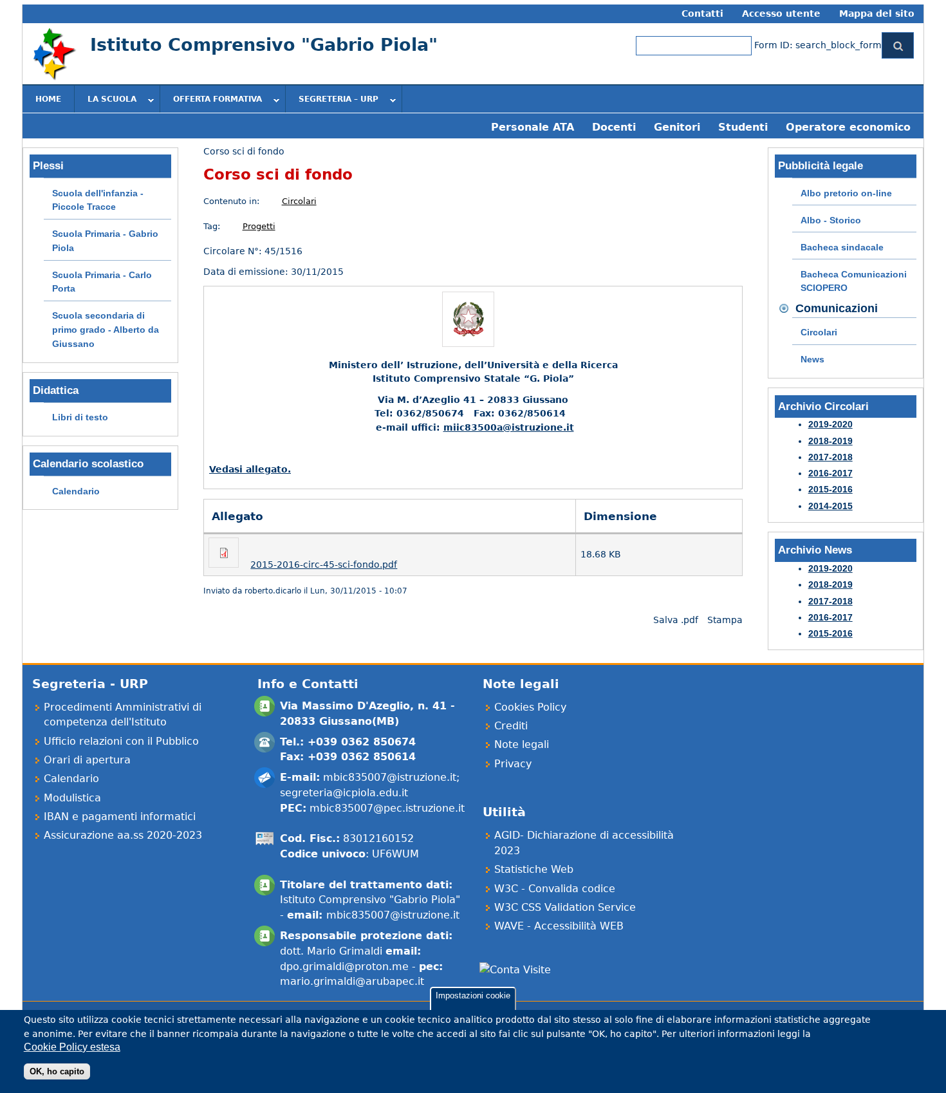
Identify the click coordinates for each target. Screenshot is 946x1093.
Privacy (513, 764)
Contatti (702, 13)
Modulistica (72, 798)
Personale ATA (532, 127)
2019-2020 (830, 424)
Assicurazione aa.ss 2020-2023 (123, 835)
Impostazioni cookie (473, 995)
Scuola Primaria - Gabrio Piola (105, 241)
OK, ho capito (57, 1071)
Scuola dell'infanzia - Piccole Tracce (98, 200)
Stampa (725, 620)
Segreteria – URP (332, 100)
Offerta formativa (211, 100)
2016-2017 (830, 473)
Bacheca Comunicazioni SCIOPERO (854, 281)
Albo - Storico (831, 220)
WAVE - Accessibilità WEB (559, 926)
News (812, 359)
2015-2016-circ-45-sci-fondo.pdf (323, 564)
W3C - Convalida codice (554, 889)
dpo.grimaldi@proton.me (344, 966)
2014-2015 (830, 506)
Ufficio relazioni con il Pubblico (121, 741)
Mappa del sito (876, 13)
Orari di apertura (87, 760)
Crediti (511, 726)
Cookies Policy (530, 707)
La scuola (105, 100)
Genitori (677, 127)
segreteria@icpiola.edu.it (344, 793)
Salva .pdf (675, 620)
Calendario (76, 491)
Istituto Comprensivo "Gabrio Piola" (264, 45)
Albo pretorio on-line (846, 193)
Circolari (299, 201)
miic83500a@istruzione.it (508, 427)
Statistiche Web (533, 869)
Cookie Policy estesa (72, 1047)
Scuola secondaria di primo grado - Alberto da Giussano (105, 329)
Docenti (614, 127)
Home (48, 99)
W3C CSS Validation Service (565, 907)
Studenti (743, 127)
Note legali (521, 744)
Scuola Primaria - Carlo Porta (102, 282)
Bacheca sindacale (842, 247)
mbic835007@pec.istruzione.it (387, 808)
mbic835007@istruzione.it (389, 777)
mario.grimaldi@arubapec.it (352, 981)
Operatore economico (848, 127)
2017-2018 (830, 457)
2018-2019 (830, 441)
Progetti (259, 226)
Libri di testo (80, 417)
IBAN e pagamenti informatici (120, 816)
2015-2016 (830, 489)
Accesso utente (781, 13)
